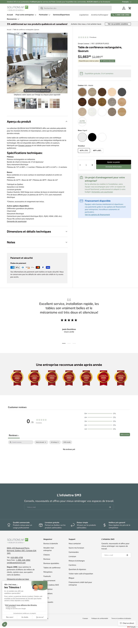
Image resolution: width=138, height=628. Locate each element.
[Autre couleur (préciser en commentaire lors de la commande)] (82, 122)
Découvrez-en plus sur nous (18, 579)
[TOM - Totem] (112, 112)
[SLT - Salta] (92, 112)
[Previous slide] (9, 63)
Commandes (74, 552)
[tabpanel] (69, 456)
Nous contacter (75, 543)
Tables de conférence (51, 568)
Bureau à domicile (50, 543)
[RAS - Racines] (122, 102)
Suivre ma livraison (76, 548)
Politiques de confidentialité (99, 618)
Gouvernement (49, 580)
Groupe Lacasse (83, 43)
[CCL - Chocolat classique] (102, 92)
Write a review (125, 434)
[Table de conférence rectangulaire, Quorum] (19, 103)
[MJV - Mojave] (102, 102)
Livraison (72, 556)
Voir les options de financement (97, 214)
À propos (85, 618)
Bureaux (46, 559)
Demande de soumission (17, 221)
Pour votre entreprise (25, 15)
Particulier (43, 15)
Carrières (72, 565)
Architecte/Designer (99, 15)
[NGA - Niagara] (112, 102)
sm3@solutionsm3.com (16, 563)
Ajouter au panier (113, 162)
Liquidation (84, 15)
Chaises (46, 555)
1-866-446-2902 (23, 560)
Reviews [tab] (14, 435)
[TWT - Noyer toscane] (122, 112)
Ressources (12, 19)
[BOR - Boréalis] (92, 92)
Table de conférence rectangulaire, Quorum (26, 29)
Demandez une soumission (102, 192)
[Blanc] (102, 137)
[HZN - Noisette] (92, 102)
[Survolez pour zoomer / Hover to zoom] (37, 63)
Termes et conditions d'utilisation (121, 618)
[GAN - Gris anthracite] (122, 92)
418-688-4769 (17, 557)
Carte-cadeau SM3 (51, 585)
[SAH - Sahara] (82, 112)
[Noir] (92, 137)
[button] (129, 8)
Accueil (10, 15)
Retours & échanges (77, 561)
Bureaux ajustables (51, 563)
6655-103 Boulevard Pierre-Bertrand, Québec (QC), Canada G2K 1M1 (21, 550)
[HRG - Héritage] (82, 102)
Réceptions (47, 572)
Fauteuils (47, 576)
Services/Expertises (61, 15)
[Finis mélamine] (43, 103)
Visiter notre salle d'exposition (81, 574)
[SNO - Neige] (102, 112)
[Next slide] (65, 63)
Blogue (71, 578)
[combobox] (75, 8)
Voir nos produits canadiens (118, 24)
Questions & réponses (77, 569)
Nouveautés (48, 602)
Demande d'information (114, 167)
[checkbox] (67, 442)
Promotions (48, 593)
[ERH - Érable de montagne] (112, 92)
